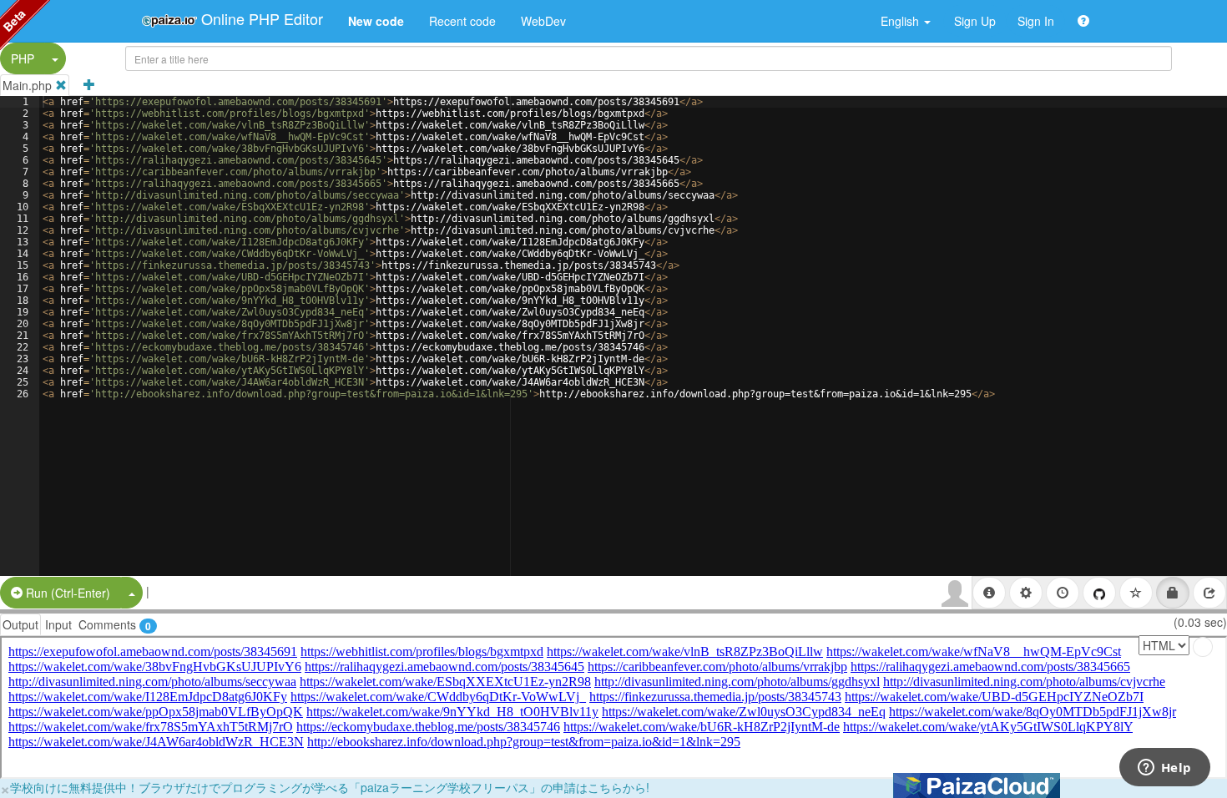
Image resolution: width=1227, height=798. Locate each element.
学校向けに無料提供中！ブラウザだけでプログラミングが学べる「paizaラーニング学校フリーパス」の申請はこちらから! (329, 787)
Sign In (1035, 21)
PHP (22, 58)
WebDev (543, 21)
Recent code (462, 21)
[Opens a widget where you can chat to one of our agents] (1164, 769)
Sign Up (975, 21)
